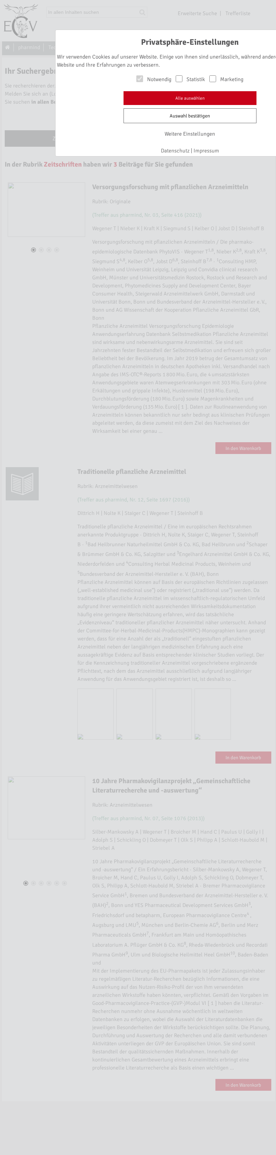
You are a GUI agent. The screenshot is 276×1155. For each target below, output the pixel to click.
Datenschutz (175, 150)
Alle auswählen (190, 98)
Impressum (206, 150)
